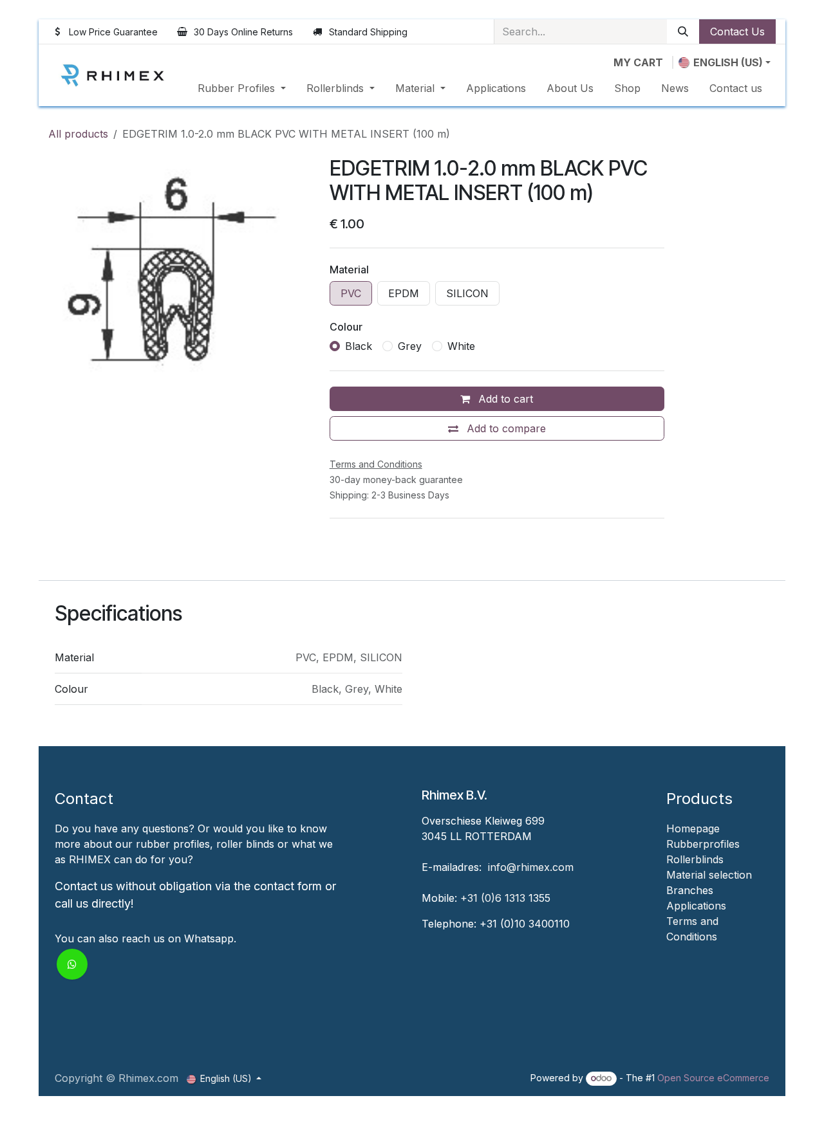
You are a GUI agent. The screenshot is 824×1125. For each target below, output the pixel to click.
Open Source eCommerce (713, 1077)
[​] (668, 952)
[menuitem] (241, 88)
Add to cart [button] (504, 398)
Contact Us (737, 31)
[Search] (683, 31)
